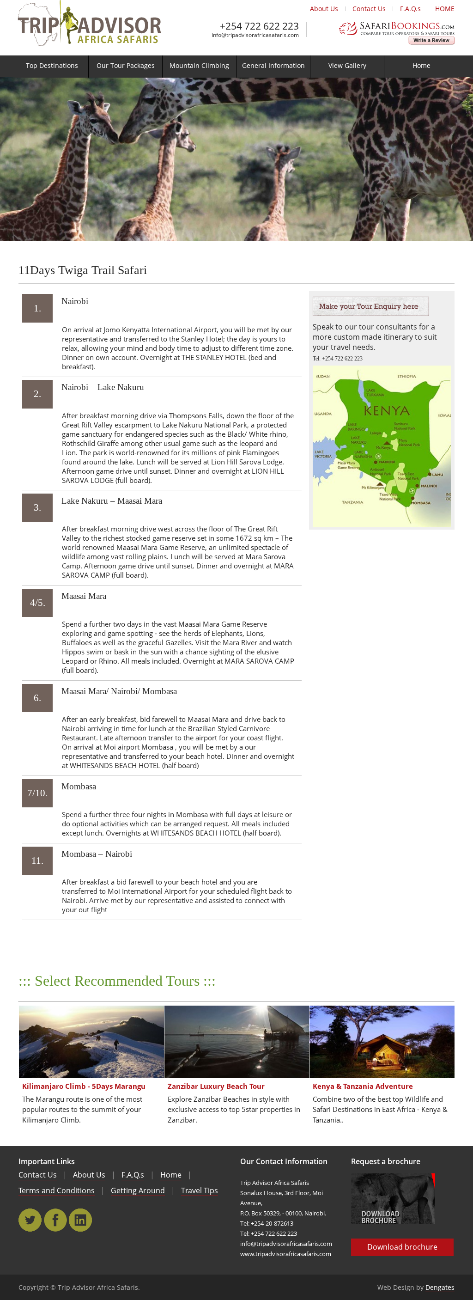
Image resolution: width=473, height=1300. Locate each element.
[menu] (236, 66)
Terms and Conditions (56, 1190)
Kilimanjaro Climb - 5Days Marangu (84, 1086)
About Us (324, 8)
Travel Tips (199, 1190)
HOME (445, 8)
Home (171, 1175)
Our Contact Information (283, 1161)
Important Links (46, 1161)
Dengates (440, 1287)
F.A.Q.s (410, 8)
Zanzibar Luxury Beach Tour (216, 1086)
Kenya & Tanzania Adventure (363, 1086)
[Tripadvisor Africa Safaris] (89, 43)
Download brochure (402, 1247)
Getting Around (138, 1190)
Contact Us (369, 8)
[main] (236, 677)
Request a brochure (385, 1161)
